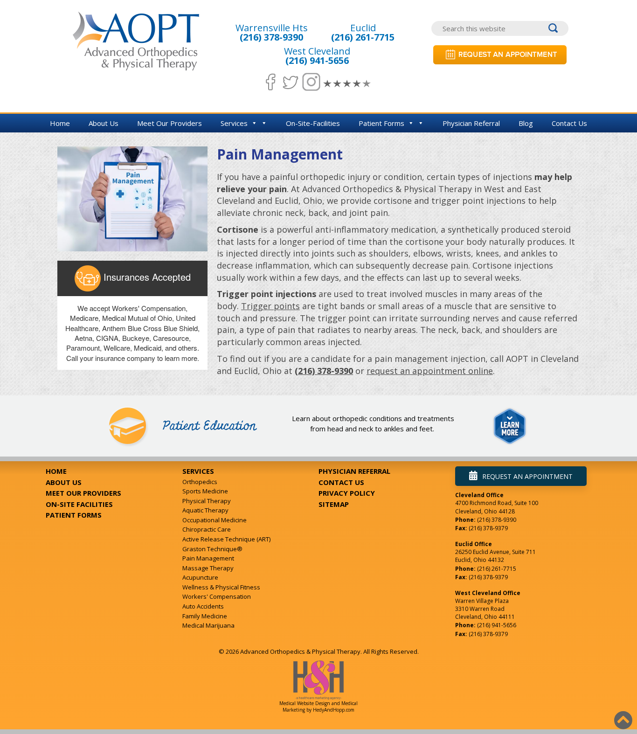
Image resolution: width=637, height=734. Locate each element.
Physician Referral (471, 123)
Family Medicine (204, 616)
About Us (103, 123)
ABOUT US (64, 482)
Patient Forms (381, 123)
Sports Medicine (205, 491)
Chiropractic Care (206, 529)
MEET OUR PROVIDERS (83, 493)
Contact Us (569, 123)
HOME (56, 471)
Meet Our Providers (169, 123)
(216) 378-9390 (271, 37)
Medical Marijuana (208, 625)
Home (60, 123)
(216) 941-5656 (317, 60)
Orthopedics (199, 482)
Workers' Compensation (216, 596)
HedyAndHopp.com (333, 709)
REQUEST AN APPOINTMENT (527, 476)
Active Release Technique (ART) (226, 539)
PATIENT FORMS (74, 514)
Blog (526, 123)
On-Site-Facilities (313, 123)
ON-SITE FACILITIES (79, 504)
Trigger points (270, 306)
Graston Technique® (212, 549)
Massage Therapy (208, 568)
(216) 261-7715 (363, 37)
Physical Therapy (206, 501)
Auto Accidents (203, 606)
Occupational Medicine (214, 520)
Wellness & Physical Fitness (221, 587)
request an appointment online (430, 370)
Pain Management (208, 558)
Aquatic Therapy (205, 510)
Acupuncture (200, 577)
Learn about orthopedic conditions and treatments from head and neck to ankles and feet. (373, 423)
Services (234, 123)
